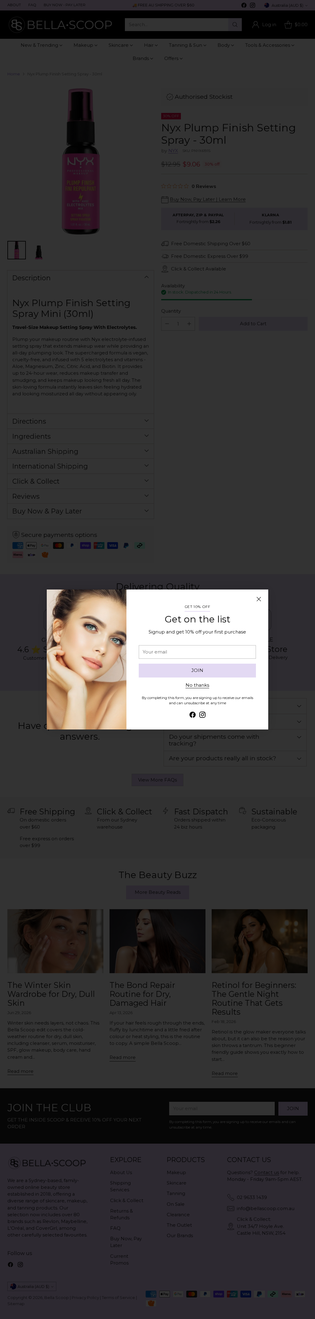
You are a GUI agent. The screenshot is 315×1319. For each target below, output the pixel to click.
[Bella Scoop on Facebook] (192, 715)
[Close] (259, 599)
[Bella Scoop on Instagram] (202, 715)
